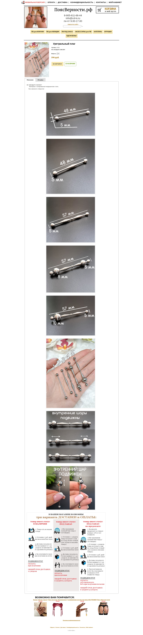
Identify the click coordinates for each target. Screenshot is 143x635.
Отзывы (40, 80)
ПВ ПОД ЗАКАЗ (67, 31)
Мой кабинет (115, 2)
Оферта (52, 627)
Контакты (101, 2)
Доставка (63, 2)
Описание (30, 80)
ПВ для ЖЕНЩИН (52, 31)
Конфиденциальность (81, 2)
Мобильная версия (35, 2)
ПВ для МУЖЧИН (37, 31)
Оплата (51, 2)
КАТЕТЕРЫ (98, 31)
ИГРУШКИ (108, 31)
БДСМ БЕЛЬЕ (72, 36)
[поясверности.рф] (35, 27)
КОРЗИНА (110, 8)
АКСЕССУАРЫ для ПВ (83, 31)
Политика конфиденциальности (71, 620)
